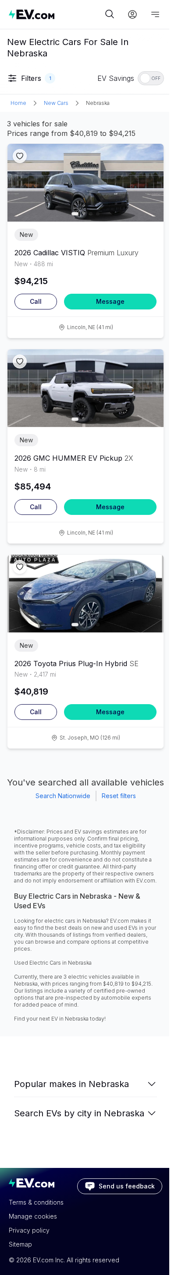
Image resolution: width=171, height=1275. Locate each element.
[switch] (151, 78)
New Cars (56, 103)
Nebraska (98, 103)
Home (18, 103)
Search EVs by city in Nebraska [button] (79, 1113)
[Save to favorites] (20, 156)
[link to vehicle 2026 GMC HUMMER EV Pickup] (85, 388)
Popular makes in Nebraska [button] (71, 1084)
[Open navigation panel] (155, 14)
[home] (56, 14)
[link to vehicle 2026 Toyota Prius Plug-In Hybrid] (85, 593)
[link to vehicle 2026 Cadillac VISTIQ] (85, 183)
